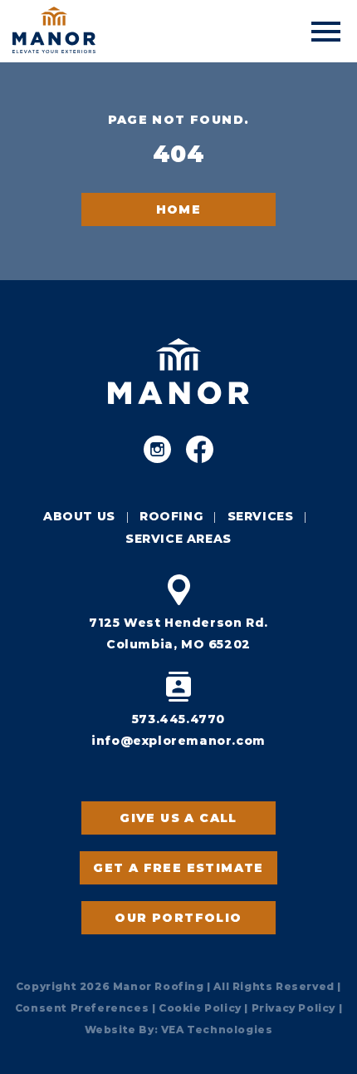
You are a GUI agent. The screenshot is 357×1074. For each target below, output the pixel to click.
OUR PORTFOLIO (178, 917)
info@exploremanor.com (178, 740)
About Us (79, 516)
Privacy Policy (293, 1008)
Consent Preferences (82, 1008)
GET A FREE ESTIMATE (178, 867)
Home (179, 209)
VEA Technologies (217, 1029)
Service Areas (178, 538)
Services (260, 516)
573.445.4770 (178, 719)
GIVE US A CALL (178, 817)
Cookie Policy (200, 1008)
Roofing (171, 516)
